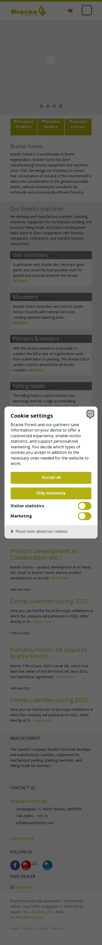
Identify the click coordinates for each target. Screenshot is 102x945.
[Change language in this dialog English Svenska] (90, 414)
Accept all (51, 477)
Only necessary (51, 493)
